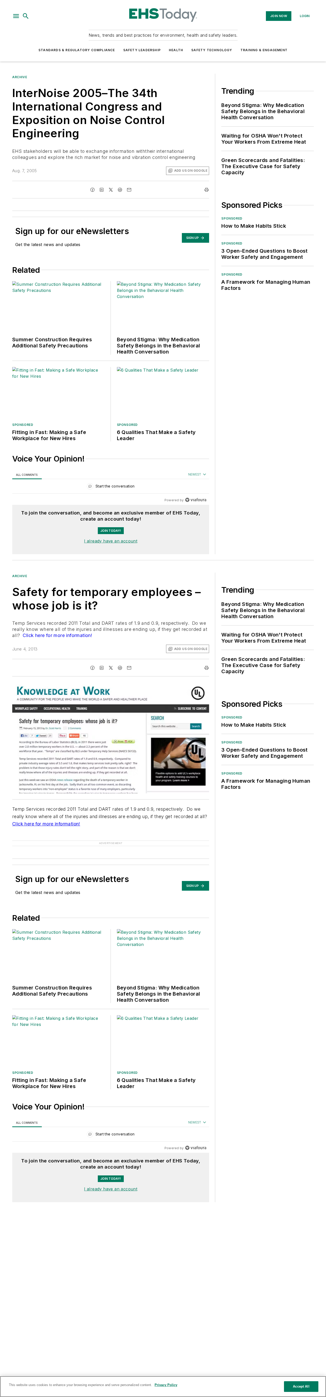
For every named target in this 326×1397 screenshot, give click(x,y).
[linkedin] (101, 189)
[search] (26, 16)
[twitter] (110, 189)
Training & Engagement (264, 50)
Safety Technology (211, 50)
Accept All (301, 1386)
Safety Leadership (142, 50)
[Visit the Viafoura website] (196, 500)
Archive (19, 77)
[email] (129, 189)
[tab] (27, 474)
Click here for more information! (56, 635)
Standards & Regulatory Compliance (76, 50)
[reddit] (120, 189)
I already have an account (110, 541)
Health (176, 50)
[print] (206, 189)
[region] (110, 487)
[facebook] (92, 189)
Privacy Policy (166, 1385)
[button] (16, 16)
